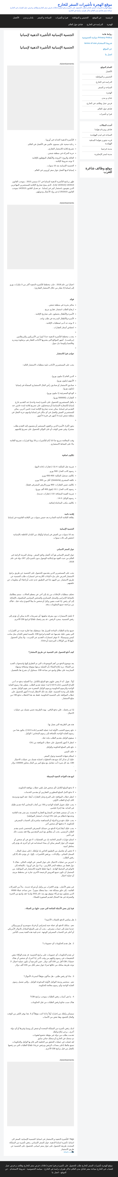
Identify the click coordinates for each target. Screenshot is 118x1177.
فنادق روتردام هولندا (103, 129)
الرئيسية (109, 17)
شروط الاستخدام (17, 1169)
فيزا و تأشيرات (61, 17)
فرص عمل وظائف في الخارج (99, 103)
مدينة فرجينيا (106, 149)
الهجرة (110, 24)
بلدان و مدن (28, 17)
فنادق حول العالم (75, 24)
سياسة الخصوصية (34, 1169)
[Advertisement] (40, 82)
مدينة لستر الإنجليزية (103, 154)
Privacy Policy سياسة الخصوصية (97, 37)
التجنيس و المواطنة (80, 17)
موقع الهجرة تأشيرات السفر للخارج (85, 4)
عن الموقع (97, 17)
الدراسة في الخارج (95, 24)
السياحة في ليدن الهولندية (101, 135)
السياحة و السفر (44, 17)
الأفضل (16, 17)
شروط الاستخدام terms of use (98, 43)
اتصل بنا (108, 54)
